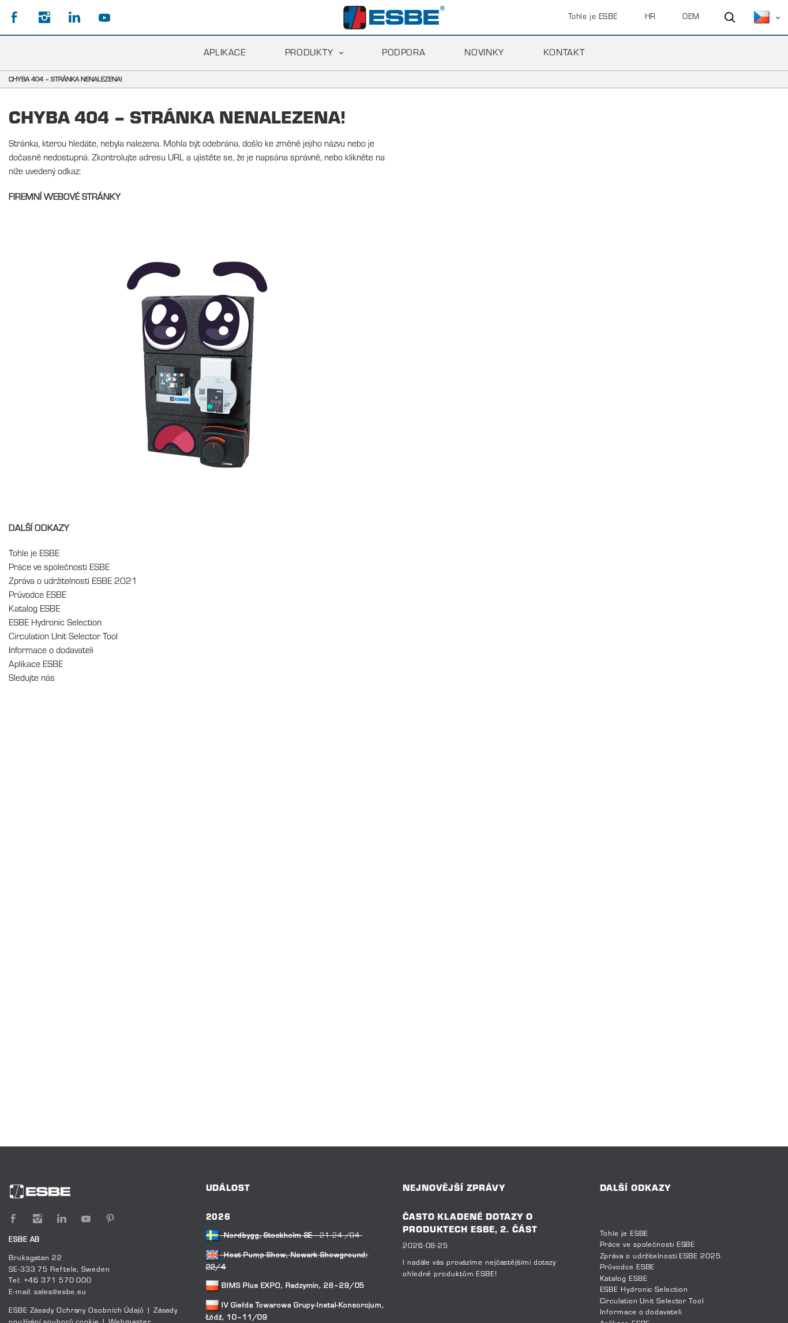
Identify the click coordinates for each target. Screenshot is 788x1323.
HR (650, 17)
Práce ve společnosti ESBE (59, 568)
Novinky (484, 53)
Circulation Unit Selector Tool (63, 637)
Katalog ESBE (34, 609)
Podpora (403, 53)
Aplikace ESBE (36, 665)
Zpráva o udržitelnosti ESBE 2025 (660, 1256)
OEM (691, 17)
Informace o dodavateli (51, 651)
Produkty (309, 53)
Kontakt (563, 53)
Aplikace (225, 53)
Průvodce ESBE (37, 595)
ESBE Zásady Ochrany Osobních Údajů (76, 1310)
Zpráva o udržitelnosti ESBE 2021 (73, 582)
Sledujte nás (32, 678)
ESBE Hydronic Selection (55, 623)
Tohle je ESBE (593, 17)
